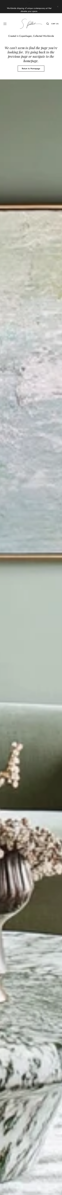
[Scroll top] (57, 1190)
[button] (5, 23)
